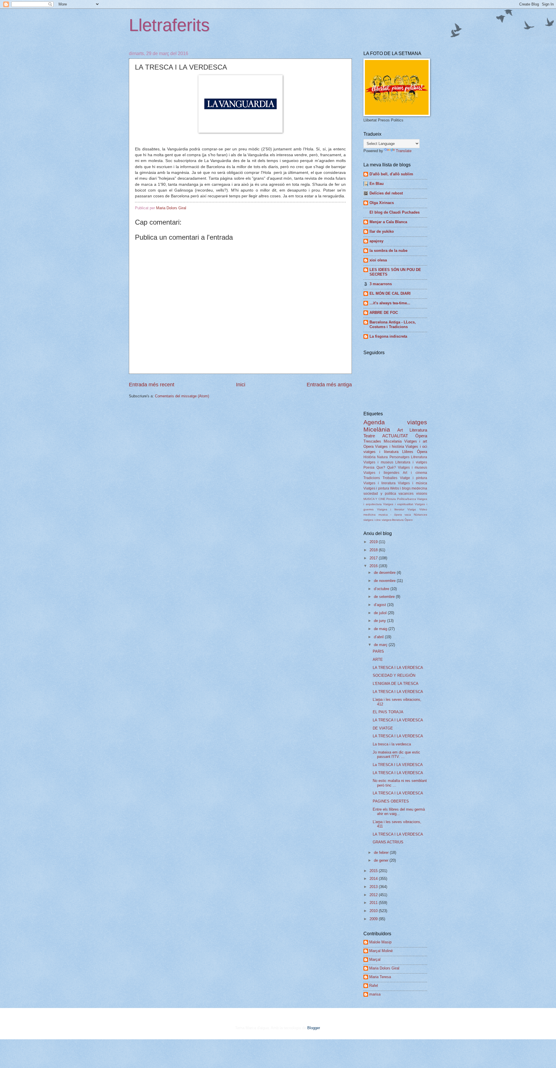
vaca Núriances (416, 514)
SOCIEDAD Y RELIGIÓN (394, 675)
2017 (374, 558)
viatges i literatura (380, 452)
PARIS (378, 651)
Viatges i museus (378, 462)
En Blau (377, 183)
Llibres (407, 452)
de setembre (385, 596)
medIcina (369, 514)
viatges (417, 422)
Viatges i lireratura (379, 483)
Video (423, 509)
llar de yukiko (382, 231)
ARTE (378, 659)
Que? (380, 467)
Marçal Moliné (381, 951)
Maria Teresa (380, 977)
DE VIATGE (383, 728)
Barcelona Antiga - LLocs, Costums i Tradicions (393, 324)
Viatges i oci (416, 446)
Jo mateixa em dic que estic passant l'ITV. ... (396, 754)
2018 (374, 550)
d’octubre (382, 589)
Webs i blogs (400, 488)
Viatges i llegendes (381, 472)
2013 (374, 887)
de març (381, 645)
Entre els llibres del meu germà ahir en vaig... (399, 811)
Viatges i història (389, 446)
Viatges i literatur (390, 509)
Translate (403, 151)
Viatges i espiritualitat (398, 504)
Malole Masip (380, 942)
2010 (374, 911)
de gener (381, 860)
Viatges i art (415, 441)
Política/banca (406, 499)
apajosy (376, 241)
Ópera (422, 452)
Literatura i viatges (411, 462)
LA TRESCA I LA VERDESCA (398, 667)
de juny (380, 620)
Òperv (409, 519)
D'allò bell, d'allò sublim (391, 174)
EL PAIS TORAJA (388, 712)
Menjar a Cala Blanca (388, 222)
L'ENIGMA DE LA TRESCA (395, 683)
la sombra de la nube (388, 250)
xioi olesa (378, 260)
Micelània (376, 429)
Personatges (399, 457)
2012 (374, 895)
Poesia (368, 467)
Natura (382, 457)
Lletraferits (169, 25)
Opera (368, 446)
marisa (375, 994)
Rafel (373, 985)
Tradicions (371, 478)
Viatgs (411, 509)
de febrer (382, 852)
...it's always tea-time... (390, 303)
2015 (374, 871)
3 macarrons (381, 284)
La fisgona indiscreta (388, 336)
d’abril (379, 637)
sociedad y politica (379, 493)
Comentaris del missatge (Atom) (182, 396)
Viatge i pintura (413, 478)
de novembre (385, 580)
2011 (374, 902)
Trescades (372, 441)
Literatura (418, 429)
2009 (374, 919)
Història (369, 457)
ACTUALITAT (395, 435)
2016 (374, 566)
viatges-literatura (393, 519)
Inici (240, 384)
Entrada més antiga (329, 384)
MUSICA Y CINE (374, 499)
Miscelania (393, 441)
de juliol (381, 613)
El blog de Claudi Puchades (395, 212)
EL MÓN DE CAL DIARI (390, 293)
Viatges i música (412, 483)
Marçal (375, 959)
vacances (406, 493)
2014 (374, 878)
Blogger (313, 1028)
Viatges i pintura (376, 488)
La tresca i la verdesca (392, 744)
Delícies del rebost (386, 193)
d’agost (380, 605)
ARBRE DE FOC (384, 312)
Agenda (374, 422)
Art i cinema (415, 472)
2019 (374, 542)
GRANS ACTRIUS (388, 842)
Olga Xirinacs (382, 203)
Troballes (390, 478)
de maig (381, 629)
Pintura (391, 499)
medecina (419, 488)
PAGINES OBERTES (391, 801)
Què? (391, 467)
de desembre (385, 572)
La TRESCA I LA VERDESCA (398, 765)
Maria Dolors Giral (384, 968)
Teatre (369, 435)
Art (400, 429)
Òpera (421, 435)
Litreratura (419, 457)
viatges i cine (372, 519)
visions (421, 493)
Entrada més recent (151, 384)
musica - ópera (390, 514)
